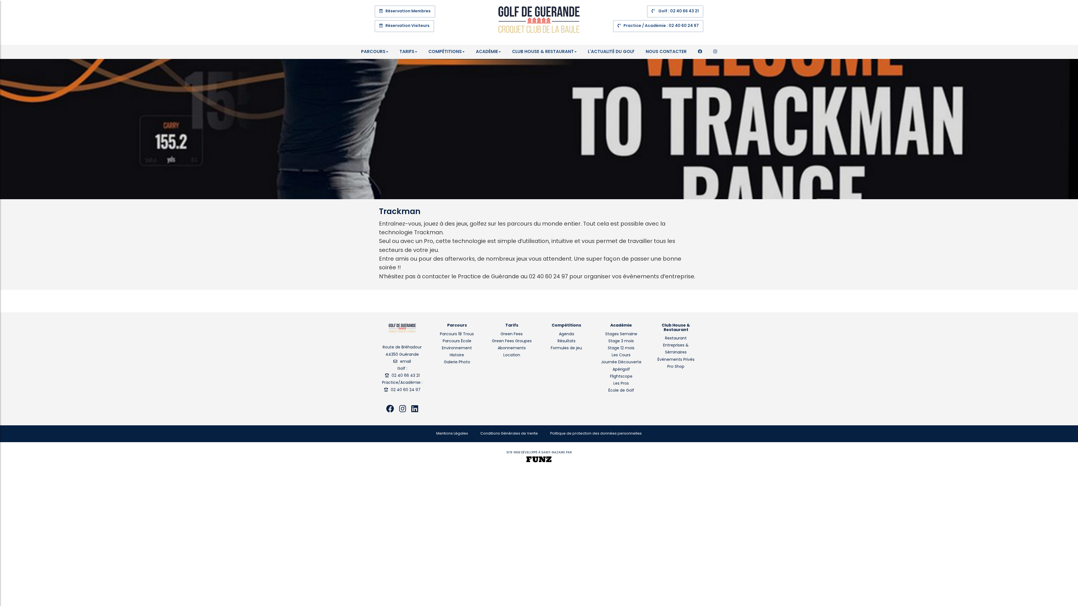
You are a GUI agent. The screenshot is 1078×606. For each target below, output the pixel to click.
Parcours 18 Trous (457, 334)
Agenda (566, 334)
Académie (487, 52)
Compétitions (445, 52)
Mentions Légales (452, 433)
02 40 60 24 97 (406, 390)
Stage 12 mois (621, 348)
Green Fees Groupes (512, 341)
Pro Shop (675, 367)
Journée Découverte (621, 362)
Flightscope (621, 377)
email (405, 362)
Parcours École (457, 341)
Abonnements (512, 348)
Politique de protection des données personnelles (596, 433)
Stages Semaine (621, 334)
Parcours (373, 52)
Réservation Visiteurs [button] (407, 26)
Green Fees (512, 334)
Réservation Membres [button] (408, 11)
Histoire (457, 355)
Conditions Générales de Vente (509, 433)
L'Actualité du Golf (611, 52)
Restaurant (676, 338)
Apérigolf (621, 370)
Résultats (566, 341)
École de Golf (621, 391)
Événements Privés (676, 360)
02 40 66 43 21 (406, 376)
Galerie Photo (457, 362)
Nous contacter (666, 52)
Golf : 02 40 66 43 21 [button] (678, 11)
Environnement (457, 348)
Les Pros (621, 384)
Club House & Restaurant (543, 52)
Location (511, 355)
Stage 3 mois (621, 341)
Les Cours (621, 355)
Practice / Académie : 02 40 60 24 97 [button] (661, 26)
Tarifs (406, 52)
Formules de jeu (566, 348)
